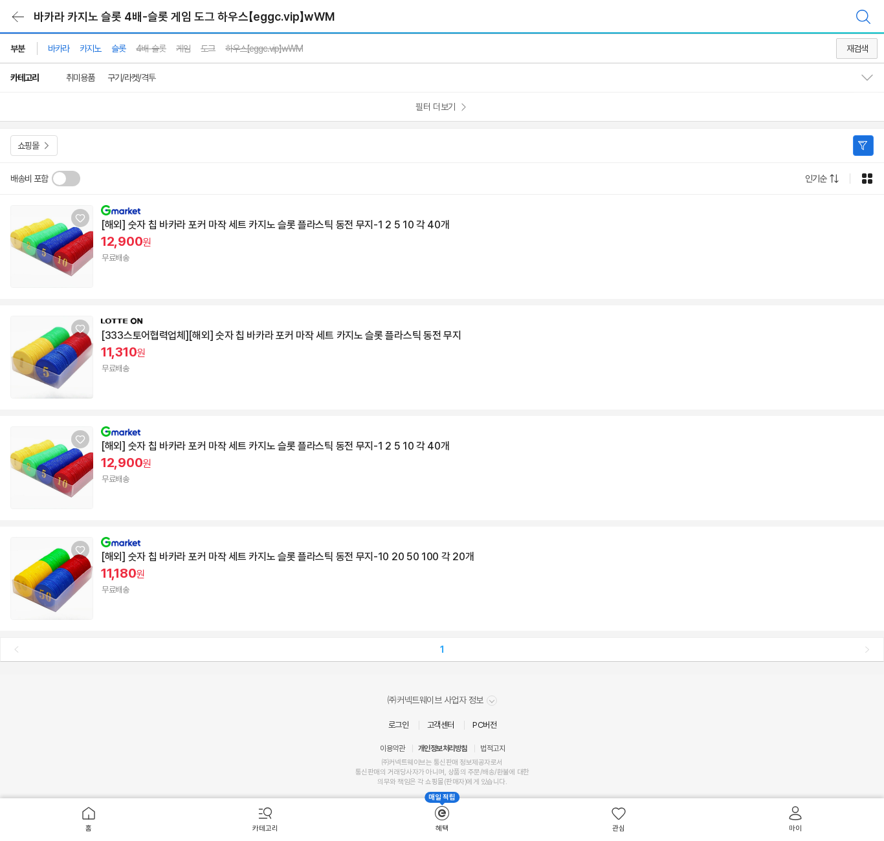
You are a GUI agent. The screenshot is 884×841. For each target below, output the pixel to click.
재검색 (857, 48)
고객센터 (440, 725)
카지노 (90, 48)
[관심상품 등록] (80, 218)
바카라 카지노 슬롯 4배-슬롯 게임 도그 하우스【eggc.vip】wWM (184, 16)
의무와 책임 (393, 782)
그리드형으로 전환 (867, 178)
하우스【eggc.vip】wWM (264, 48)
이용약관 (392, 748)
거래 (394, 772)
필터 (863, 145)
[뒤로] (18, 17)
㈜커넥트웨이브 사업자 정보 (436, 700)
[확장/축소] (872, 78)
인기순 (815, 178)
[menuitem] (88, 819)
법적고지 (492, 748)
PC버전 (484, 725)
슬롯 (118, 48)
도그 (208, 48)
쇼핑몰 (28, 145)
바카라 (58, 48)
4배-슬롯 (151, 48)
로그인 (398, 725)
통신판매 (367, 772)
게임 (183, 48)
